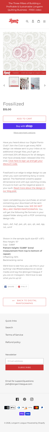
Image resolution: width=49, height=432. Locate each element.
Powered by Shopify (36, 423)
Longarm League (19, 423)
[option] (14, 82)
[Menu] (44, 21)
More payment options (24, 132)
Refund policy (13, 342)
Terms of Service (14, 335)
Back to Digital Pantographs (26, 302)
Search (9, 327)
